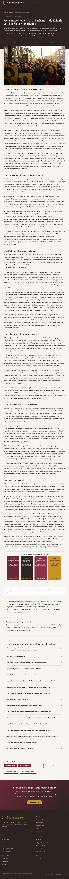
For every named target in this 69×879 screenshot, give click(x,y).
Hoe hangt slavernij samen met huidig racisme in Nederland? (26, 663)
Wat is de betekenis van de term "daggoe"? (20, 749)
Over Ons (4, 843)
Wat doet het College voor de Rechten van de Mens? (23, 675)
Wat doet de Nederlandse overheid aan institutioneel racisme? (27, 724)
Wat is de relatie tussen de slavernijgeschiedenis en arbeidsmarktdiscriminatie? (32, 736)
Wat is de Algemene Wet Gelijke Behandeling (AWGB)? (24, 669)
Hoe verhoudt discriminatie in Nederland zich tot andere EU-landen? (29, 730)
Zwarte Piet (12, 628)
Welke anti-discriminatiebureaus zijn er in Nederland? (24, 706)
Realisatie (4, 846)
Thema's (45, 3)
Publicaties (54, 3)
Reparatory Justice (34, 625)
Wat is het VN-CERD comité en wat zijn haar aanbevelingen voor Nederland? (31, 681)
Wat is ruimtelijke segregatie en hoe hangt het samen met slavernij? (28, 687)
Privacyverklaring (50, 874)
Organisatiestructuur (7, 849)
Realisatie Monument (28, 771)
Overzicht (4, 864)
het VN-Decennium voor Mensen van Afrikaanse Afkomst (35, 628)
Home (28, 3)
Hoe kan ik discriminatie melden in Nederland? (22, 742)
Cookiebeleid (59, 874)
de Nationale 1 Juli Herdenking (52, 625)
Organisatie (36, 3)
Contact (64, 3)
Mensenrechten (40, 825)
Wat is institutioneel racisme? (16, 656)
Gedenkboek (5, 861)
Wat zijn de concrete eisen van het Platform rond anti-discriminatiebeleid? (31, 718)
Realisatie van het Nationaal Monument (17, 630)
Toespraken (5, 858)
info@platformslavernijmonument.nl (45, 843)
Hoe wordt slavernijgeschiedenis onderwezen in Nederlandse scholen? (29, 712)
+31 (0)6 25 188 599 (41, 846)
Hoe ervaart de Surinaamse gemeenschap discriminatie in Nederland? (29, 693)
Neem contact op (34, 802)
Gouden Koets (39, 831)
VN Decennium (51, 766)
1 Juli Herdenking (24, 765)
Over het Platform (11, 771)
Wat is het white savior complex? (17, 699)
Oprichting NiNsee (6, 851)
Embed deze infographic (12, 593)
